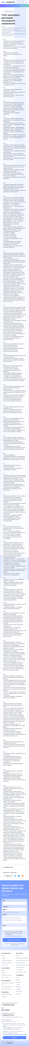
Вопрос (5, 914)
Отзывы (18, 989)
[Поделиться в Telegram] (15, 875)
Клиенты (18, 979)
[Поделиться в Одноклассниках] (22, 875)
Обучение (4, 996)
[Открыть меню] (26, 2)
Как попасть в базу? (21, 972)
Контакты (18, 994)
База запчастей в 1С (6, 986)
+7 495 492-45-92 (7, 1005)
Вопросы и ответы (6, 962)
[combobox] (6, 909)
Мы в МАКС (5, 1010)
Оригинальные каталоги (22, 960)
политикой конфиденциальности (14, 936)
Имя (4, 900)
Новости (18, 982)
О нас (17, 977)
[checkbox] (3, 931)
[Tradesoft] (7, 2)
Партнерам (19, 991)
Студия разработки (6, 960)
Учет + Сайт (4, 977)
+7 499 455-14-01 (7, 1015)
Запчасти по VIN (20, 962)
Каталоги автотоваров (22, 958)
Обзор (3, 955)
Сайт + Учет (4, 965)
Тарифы (3, 958)
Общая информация (6, 994)
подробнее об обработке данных (18, 944)
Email (4, 925)
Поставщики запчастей (22, 965)
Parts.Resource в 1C (6, 989)
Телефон (5, 906)
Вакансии (18, 986)
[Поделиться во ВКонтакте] (18, 875)
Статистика (19, 969)
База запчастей (20, 967)
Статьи (18, 984)
